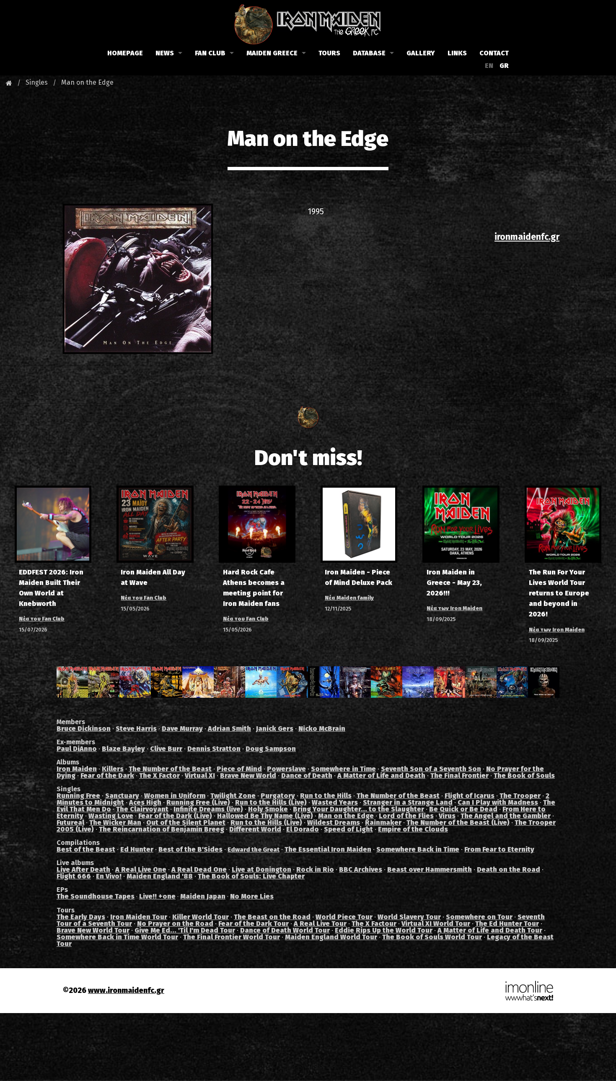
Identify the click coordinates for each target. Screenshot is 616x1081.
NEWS (164, 53)
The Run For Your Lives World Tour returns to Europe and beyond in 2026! (559, 593)
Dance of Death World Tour (285, 930)
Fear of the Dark (107, 776)
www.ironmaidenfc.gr (126, 990)
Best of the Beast (86, 849)
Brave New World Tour (93, 930)
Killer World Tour (200, 917)
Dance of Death (306, 776)
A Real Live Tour (320, 924)
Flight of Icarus (469, 796)
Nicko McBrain (321, 729)
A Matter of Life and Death (381, 776)
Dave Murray (182, 729)
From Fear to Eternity (499, 849)
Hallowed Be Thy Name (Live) (265, 816)
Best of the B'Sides (190, 849)
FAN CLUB (210, 53)
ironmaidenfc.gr (526, 236)
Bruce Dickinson (84, 729)
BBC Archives (360, 869)
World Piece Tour (344, 917)
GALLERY (420, 53)
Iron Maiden (77, 769)
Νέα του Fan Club (42, 619)
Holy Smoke (268, 809)
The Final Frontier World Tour (231, 937)
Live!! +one (157, 896)
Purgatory (278, 796)
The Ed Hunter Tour (507, 924)
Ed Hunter (136, 849)
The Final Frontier (459, 776)
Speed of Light (348, 829)
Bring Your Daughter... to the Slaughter (358, 809)
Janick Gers (274, 729)
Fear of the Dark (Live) (175, 816)
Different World (255, 829)
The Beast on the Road (272, 917)
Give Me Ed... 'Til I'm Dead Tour (185, 930)
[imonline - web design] (529, 990)
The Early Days (81, 917)
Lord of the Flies (406, 816)
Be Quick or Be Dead (463, 809)
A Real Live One (140, 869)
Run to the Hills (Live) (271, 802)
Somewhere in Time (343, 769)
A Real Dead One (199, 869)
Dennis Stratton (214, 749)
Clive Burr (166, 749)
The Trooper (520, 796)
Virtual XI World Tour (435, 924)
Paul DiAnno (77, 749)
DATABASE (369, 53)
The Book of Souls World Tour (432, 937)
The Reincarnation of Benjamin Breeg (161, 829)
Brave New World (248, 776)
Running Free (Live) (198, 802)
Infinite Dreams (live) (208, 809)
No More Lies (252, 896)
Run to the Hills (326, 796)
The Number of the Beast (170, 769)
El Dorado (302, 829)
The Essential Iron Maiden (328, 849)
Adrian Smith (229, 729)
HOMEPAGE (125, 53)
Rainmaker (383, 822)
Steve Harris (136, 729)
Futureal (70, 822)
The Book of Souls (524, 776)
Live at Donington (261, 869)
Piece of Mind (239, 769)
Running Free (78, 796)
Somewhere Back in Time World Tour (117, 937)
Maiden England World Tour (331, 937)
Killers (113, 769)
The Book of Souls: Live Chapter (251, 876)
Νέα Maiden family (349, 598)
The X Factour (374, 924)
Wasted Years (335, 802)
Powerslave (286, 769)
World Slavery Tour (409, 917)
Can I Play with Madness (498, 802)
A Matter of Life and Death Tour (489, 930)
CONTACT (494, 53)
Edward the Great (254, 849)
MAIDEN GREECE (272, 53)
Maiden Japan (202, 896)
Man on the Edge (87, 82)
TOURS (329, 53)
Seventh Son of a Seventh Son (431, 769)
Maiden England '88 (160, 876)
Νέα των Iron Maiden (454, 608)
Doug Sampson (271, 749)
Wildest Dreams (333, 822)
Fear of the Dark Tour (253, 924)
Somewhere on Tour (479, 917)
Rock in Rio (315, 869)
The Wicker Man (115, 822)
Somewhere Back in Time (417, 849)
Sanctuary (122, 796)
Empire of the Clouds (413, 829)
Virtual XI (200, 776)
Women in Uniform (174, 796)
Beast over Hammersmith (429, 869)
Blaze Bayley (123, 749)
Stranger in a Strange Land (408, 802)
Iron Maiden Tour (138, 917)
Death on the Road (508, 869)
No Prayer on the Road (175, 924)
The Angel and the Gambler (506, 816)
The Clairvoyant (142, 809)
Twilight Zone (233, 796)
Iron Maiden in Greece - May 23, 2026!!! (454, 582)
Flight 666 (74, 876)
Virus (447, 816)
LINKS (457, 53)
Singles (37, 82)
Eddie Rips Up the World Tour (383, 930)
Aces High (145, 802)
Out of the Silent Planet (185, 822)
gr (504, 65)
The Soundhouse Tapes (96, 896)
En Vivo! (109, 876)
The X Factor (159, 776)
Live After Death (83, 869)
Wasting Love (110, 816)
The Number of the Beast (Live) (458, 822)
